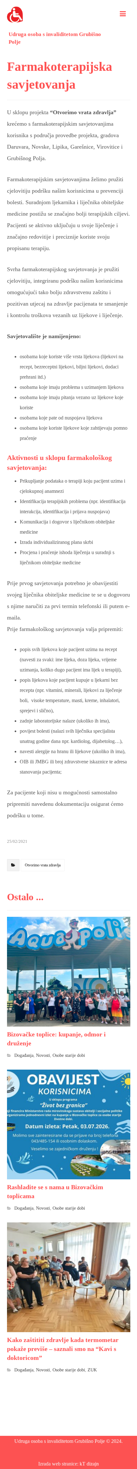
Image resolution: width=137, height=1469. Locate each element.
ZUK (92, 1369)
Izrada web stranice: (59, 1463)
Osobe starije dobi (69, 1055)
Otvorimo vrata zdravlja (43, 865)
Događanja (23, 1055)
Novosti (43, 1055)
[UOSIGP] (15, 14)
